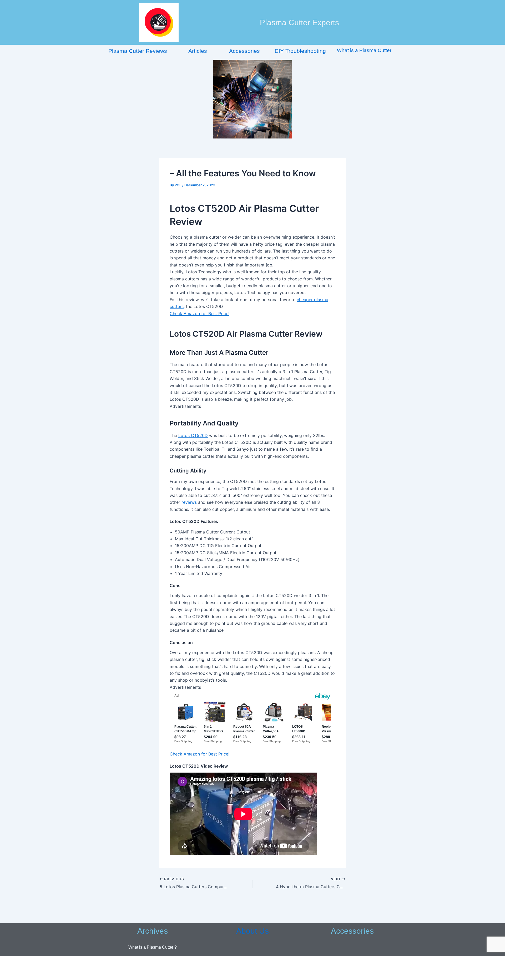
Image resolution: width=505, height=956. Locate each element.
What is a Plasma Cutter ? (152, 947)
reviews (189, 502)
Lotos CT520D (193, 435)
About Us (252, 931)
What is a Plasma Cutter (364, 50)
